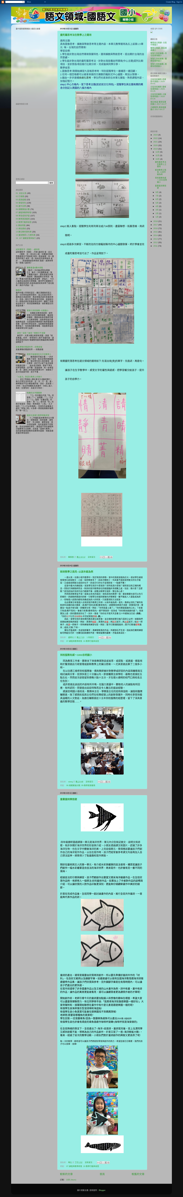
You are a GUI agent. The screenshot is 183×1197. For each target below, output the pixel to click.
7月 (157, 196)
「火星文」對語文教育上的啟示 (29, 377)
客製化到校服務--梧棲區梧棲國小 (158, 65)
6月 (157, 199)
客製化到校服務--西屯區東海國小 (158, 54)
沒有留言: (92, 557)
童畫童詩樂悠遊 (68, 799)
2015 (155, 232)
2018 (155, 221)
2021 (155, 142)
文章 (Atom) (71, 1180)
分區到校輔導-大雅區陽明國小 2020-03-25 (158, 96)
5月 (157, 203)
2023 (155, 135)
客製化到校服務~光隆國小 (37, 310)
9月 (157, 192)
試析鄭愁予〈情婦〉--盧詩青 (28, 249)
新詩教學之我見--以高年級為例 (76, 571)
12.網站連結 (21, 229)
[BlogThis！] (103, 557)
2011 (155, 246)
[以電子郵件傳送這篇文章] (101, 557)
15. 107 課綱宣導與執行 (26, 238)
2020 (155, 145)
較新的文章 (66, 1174)
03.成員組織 (21, 200)
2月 (157, 213)
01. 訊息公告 (21, 193)
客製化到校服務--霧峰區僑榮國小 (158, 60)
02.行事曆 (20, 196)
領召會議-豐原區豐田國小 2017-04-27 (158, 103)
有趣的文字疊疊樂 (34, 393)
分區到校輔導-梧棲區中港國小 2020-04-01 (158, 81)
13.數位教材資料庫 (24, 232)
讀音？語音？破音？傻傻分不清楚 (31, 333)
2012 (155, 242)
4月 (157, 206)
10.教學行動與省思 (91, 641)
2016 (155, 228)
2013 (155, 239)
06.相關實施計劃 (73, 785)
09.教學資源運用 (88, 785)
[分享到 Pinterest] (111, 557)
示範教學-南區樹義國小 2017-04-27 (158, 108)
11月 (158, 155)
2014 (155, 235)
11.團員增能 (21, 225)
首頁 (102, 1174)
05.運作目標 (21, 206)
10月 (158, 159)
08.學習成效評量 (23, 216)
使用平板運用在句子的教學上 (39, 354)
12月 (158, 152)
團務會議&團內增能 (35, 268)
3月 (157, 210)
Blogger (102, 1190)
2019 (155, 149)
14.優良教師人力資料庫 (25, 235)
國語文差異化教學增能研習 (38, 415)
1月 (157, 217)
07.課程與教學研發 (74, 641)
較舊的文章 (138, 1174)
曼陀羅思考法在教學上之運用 (76, 35)
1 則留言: (91, 637)
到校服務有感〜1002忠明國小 (76, 655)
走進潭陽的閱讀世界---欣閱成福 (29, 347)
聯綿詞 (18, 290)
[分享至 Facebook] (108, 557)
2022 (155, 138)
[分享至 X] (106, 557)
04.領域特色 (21, 203)
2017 (155, 225)
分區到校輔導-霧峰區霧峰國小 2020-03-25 (158, 89)
